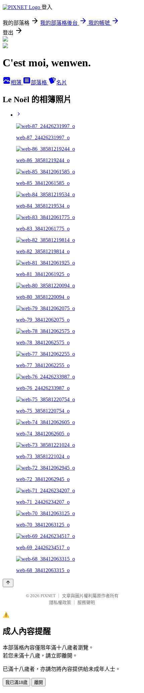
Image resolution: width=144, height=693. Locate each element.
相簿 (17, 82)
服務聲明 (86, 602)
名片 (61, 82)
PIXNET (48, 595)
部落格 (39, 82)
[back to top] (8, 583)
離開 (38, 682)
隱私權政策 (60, 602)
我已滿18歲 (16, 682)
